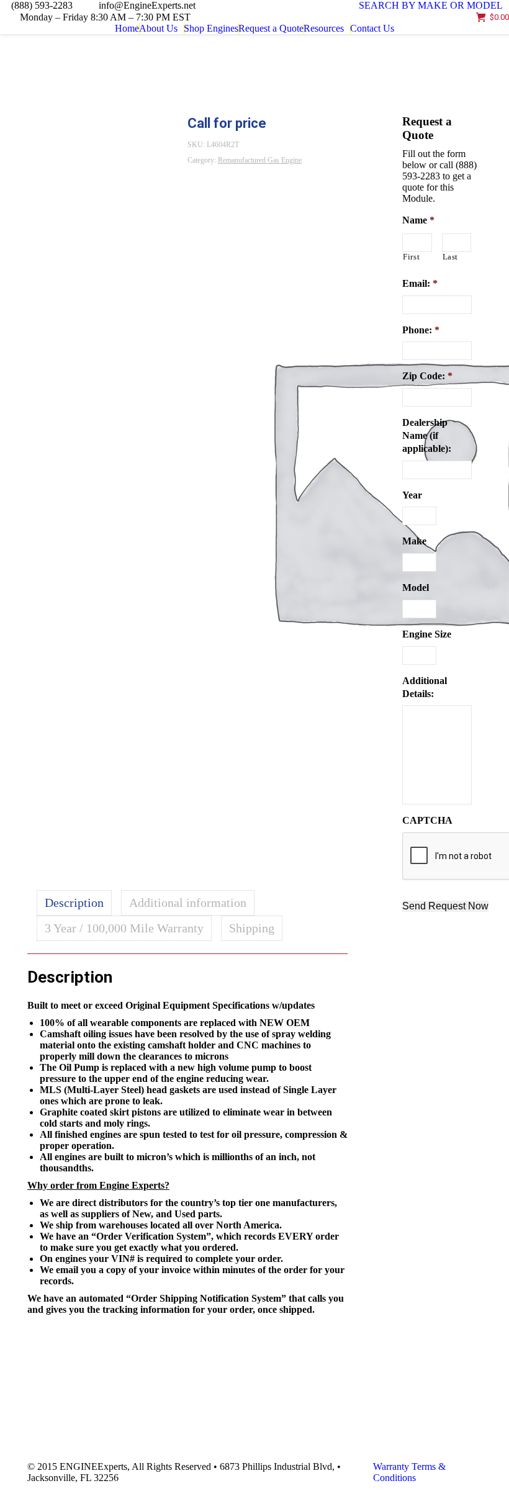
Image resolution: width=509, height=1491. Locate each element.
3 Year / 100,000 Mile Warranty (124, 928)
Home (149, 70)
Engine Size (426, 634)
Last (451, 257)
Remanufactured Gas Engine (212, 70)
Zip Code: (427, 376)
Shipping (251, 928)
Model (415, 587)
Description (74, 902)
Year (412, 495)
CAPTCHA (427, 820)
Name (418, 220)
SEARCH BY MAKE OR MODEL (431, 5)
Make (414, 541)
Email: (420, 283)
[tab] (74, 903)
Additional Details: (424, 687)
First (411, 257)
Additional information (187, 902)
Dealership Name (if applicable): (426, 435)
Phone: (420, 330)
